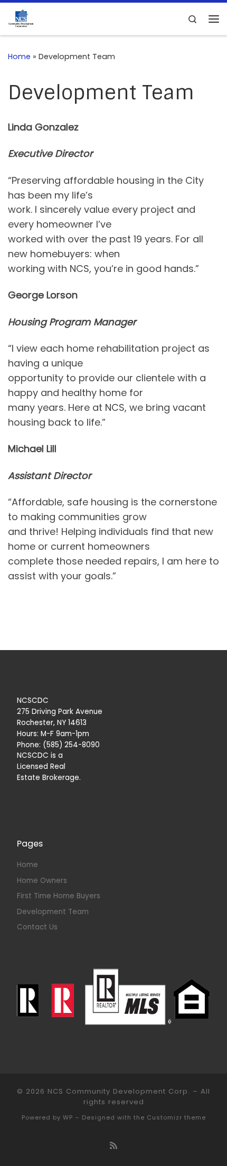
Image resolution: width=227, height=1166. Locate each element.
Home (19, 56)
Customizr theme (176, 1117)
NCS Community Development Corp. (119, 1091)
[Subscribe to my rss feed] (113, 1145)
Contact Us (37, 927)
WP (68, 1117)
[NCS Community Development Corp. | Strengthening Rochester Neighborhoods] (21, 18)
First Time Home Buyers (58, 896)
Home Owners (42, 881)
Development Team (53, 912)
